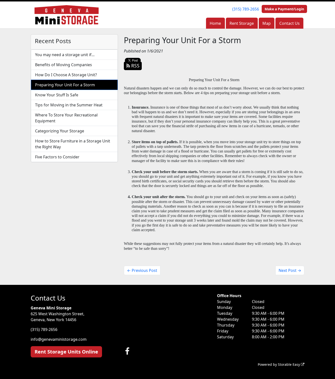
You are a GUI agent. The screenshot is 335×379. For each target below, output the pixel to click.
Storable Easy (289, 364)
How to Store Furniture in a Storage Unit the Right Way (72, 144)
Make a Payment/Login (284, 9)
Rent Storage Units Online (66, 351)
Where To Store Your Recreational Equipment (66, 118)
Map (266, 23)
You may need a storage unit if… (65, 54)
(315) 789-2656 (245, 9)
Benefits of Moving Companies (63, 64)
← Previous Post (142, 270)
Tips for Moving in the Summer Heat (69, 105)
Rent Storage (242, 23)
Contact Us (289, 23)
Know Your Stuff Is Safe (56, 95)
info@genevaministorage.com (59, 339)
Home (215, 23)
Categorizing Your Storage (59, 131)
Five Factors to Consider (57, 157)
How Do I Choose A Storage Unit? (66, 74)
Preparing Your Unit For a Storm (65, 85)
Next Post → (290, 270)
